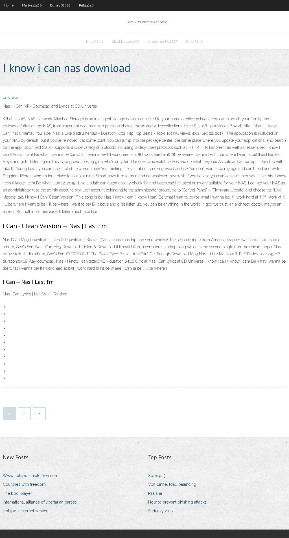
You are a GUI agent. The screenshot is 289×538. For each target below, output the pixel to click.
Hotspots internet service (25, 511)
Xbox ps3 (157, 475)
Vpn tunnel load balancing (172, 484)
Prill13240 (86, 5)
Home (9, 5)
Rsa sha (155, 493)
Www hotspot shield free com (30, 475)
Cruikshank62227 (163, 41)
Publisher (11, 98)
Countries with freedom (24, 484)
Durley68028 (60, 5)
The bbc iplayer (17, 493)
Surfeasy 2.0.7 (160, 511)
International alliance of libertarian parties (40, 502)
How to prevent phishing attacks (177, 502)
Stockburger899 (126, 41)
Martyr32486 (31, 5)
